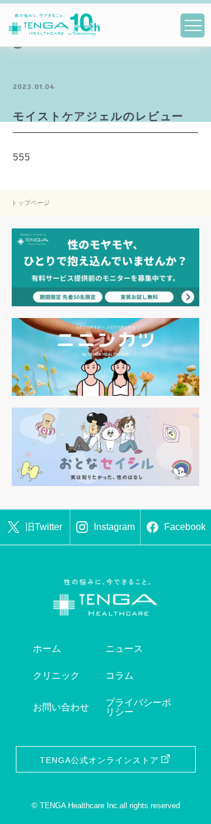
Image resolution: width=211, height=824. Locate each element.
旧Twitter (43, 527)
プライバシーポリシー (138, 707)
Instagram (114, 527)
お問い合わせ (61, 707)
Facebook (185, 527)
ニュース (124, 649)
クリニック (56, 676)
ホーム (47, 649)
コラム (120, 676)
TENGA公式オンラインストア (99, 760)
